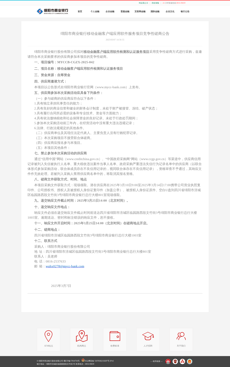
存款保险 (155, 3)
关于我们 (181, 346)
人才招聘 (148, 346)
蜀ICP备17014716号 (72, 361)
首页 (80, 11)
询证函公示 (143, 3)
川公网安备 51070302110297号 (97, 361)
